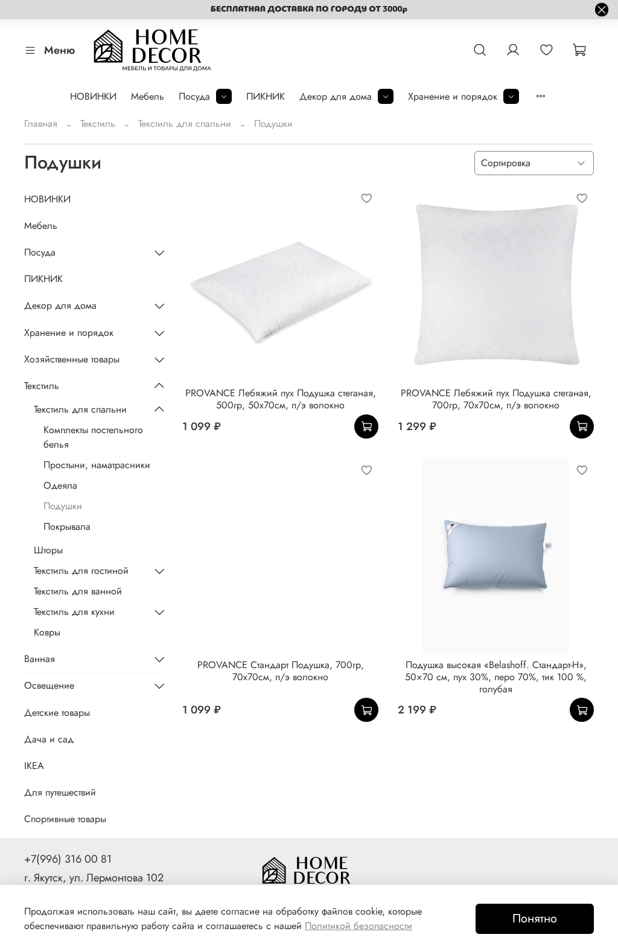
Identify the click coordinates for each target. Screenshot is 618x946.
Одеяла (60, 485)
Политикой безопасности (358, 926)
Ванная (39, 659)
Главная (40, 123)
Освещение (49, 685)
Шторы (48, 550)
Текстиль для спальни (184, 123)
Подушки (62, 506)
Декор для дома (335, 96)
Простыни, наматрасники (96, 465)
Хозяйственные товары (71, 359)
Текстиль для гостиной (81, 571)
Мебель (147, 96)
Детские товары (57, 712)
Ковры (47, 632)
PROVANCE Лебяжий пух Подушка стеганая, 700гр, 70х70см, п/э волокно (496, 399)
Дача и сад (49, 739)
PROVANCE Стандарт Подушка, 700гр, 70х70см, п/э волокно (280, 671)
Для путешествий (60, 792)
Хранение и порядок (452, 96)
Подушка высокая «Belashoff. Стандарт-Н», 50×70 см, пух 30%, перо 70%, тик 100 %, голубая (496, 677)
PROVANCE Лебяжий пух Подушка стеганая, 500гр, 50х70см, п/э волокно (280, 399)
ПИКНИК (265, 96)
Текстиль (97, 123)
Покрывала (67, 526)
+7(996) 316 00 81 (68, 859)
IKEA (34, 766)
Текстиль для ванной (78, 591)
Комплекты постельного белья (93, 437)
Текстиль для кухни (74, 612)
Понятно (534, 918)
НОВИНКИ (93, 96)
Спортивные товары (65, 819)
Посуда (194, 96)
